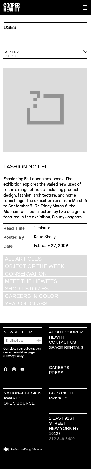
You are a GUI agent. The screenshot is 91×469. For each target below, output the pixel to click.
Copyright (61, 393)
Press (56, 372)
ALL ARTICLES (23, 259)
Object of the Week (34, 266)
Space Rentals (66, 347)
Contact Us (62, 342)
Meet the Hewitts (31, 281)
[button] (85, 8)
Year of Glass (26, 303)
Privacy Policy (14, 356)
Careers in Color (31, 296)
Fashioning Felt (27, 167)
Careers (59, 367)
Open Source (19, 403)
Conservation (26, 273)
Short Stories (27, 288)
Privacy (58, 398)
